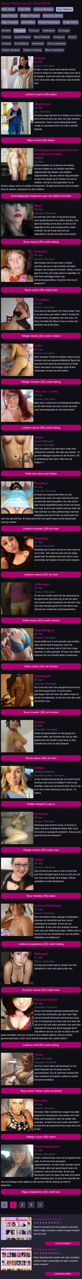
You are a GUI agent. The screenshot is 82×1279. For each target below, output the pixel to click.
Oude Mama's (9, 15)
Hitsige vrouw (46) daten (41, 1136)
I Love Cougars (63, 1243)
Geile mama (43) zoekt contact (41, 620)
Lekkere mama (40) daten (41, 94)
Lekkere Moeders (43, 9)
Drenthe (6, 30)
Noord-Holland (42, 37)
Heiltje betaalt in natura (41, 803)
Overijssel (58, 37)
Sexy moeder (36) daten (41, 895)
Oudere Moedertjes (49, 22)
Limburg (6, 37)
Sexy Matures (64, 9)
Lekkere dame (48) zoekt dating (41, 427)
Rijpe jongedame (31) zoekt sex (41, 1191)
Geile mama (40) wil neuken (41, 666)
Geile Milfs (24, 9)
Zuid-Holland (21, 43)
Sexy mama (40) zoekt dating (41, 241)
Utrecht (72, 37)
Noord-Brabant (22, 37)
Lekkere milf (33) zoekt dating (41, 1044)
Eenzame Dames (52, 15)
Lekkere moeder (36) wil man (41, 528)
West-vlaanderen (54, 50)
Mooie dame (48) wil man (41, 758)
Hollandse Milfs (63, 1274)
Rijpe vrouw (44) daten (41, 140)
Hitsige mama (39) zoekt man (41, 849)
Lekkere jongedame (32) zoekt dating (41, 943)
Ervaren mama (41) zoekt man (41, 989)
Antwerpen (38, 43)
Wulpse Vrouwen (30, 15)
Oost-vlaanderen (56, 43)
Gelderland (49, 30)
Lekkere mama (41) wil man (41, 574)
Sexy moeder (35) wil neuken (41, 712)
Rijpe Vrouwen (10, 22)
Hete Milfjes (28, 22)
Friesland (34, 30)
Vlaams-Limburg (32, 50)
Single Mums (70, 22)
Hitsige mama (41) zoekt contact (41, 335)
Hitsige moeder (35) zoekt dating (41, 381)
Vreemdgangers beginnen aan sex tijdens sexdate (41, 195)
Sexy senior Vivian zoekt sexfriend (41, 1090)
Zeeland (6, 43)
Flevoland (19, 30)
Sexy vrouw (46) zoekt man (41, 289)
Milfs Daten (8, 9)
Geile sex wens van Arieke (41, 473)
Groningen (64, 30)
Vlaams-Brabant (11, 50)
